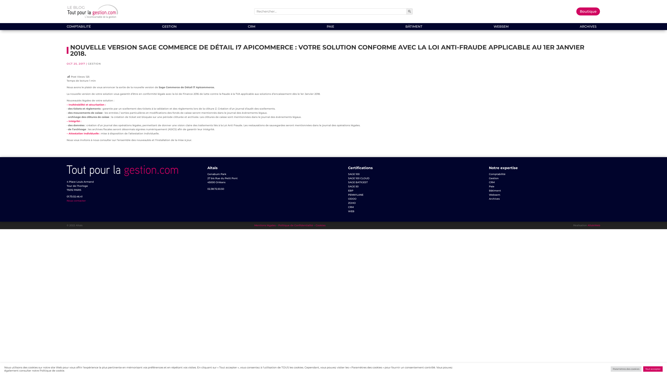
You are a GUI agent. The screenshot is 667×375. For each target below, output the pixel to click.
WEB (351, 211)
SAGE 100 (354, 174)
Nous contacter (76, 200)
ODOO (352, 198)
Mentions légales (265, 225)
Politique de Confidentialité (295, 225)
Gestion (169, 26)
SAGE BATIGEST (358, 182)
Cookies (321, 225)
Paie (330, 26)
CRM (251, 26)
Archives (588, 26)
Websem (501, 26)
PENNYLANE (355, 194)
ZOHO (352, 203)
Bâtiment (413, 26)
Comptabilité (79, 26)
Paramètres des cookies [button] (626, 369)
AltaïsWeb (594, 225)
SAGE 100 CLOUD (358, 178)
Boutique (588, 11)
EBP (350, 190)
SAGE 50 (353, 186)
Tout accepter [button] (653, 369)
